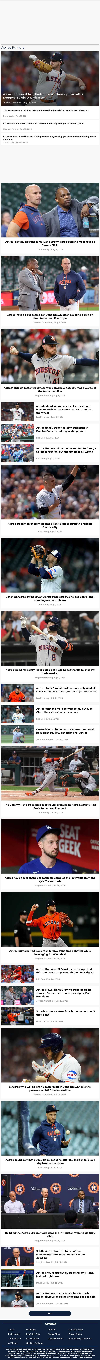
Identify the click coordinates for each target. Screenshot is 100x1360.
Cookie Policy (32, 1338)
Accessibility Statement (80, 1338)
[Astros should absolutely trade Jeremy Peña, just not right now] (50, 1278)
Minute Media (18, 1349)
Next (50, 1313)
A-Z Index (13, 1343)
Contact (51, 1329)
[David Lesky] (8, 116)
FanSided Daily (33, 1334)
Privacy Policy (75, 1334)
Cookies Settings (34, 1343)
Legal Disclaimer (56, 1338)
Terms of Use (14, 1338)
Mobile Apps (14, 1334)
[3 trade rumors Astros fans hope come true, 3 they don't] (50, 1016)
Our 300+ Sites (76, 1329)
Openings (31, 1329)
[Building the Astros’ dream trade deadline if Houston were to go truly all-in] (50, 1209)
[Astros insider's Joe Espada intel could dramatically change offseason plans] (50, 126)
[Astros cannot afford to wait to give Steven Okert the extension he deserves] (50, 714)
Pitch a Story (54, 1334)
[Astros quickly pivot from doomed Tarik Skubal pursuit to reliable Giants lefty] (50, 500)
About (11, 1329)
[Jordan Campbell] (12, 102)
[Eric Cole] (40, 437)
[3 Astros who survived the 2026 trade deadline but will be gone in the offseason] (50, 113)
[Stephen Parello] (10, 129)
